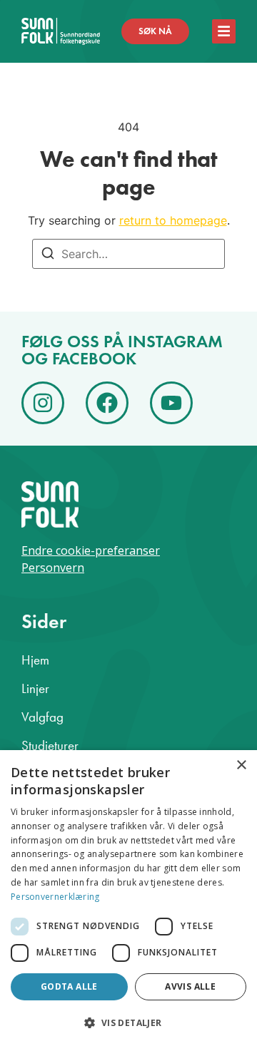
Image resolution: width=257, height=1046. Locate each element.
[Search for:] (128, 254)
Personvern (52, 567)
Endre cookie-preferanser (90, 550)
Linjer (35, 688)
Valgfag (42, 717)
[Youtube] (171, 402)
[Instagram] (42, 402)
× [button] (241, 765)
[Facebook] (107, 402)
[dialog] (128, 898)
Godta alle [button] (69, 986)
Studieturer (50, 745)
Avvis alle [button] (190, 986)
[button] (128, 1022)
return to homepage (173, 220)
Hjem (35, 660)
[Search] (47, 255)
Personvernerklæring (55, 897)
